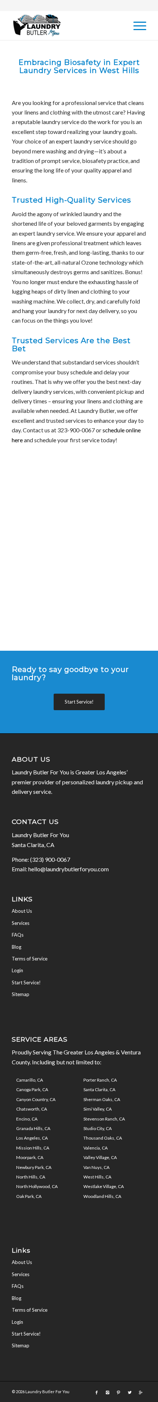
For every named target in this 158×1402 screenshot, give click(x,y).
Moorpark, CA (29, 1157)
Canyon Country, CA (35, 1099)
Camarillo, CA (29, 1080)
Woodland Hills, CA (102, 1196)
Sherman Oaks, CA (101, 1099)
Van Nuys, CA (96, 1167)
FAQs (18, 935)
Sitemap (20, 994)
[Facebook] (96, 1392)
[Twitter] (129, 1392)
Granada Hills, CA (33, 1128)
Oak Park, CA (29, 1196)
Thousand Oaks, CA (102, 1138)
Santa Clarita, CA (99, 1089)
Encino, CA (26, 1119)
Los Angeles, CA (32, 1138)
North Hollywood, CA (37, 1186)
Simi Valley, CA (97, 1109)
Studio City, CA (97, 1128)
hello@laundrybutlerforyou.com (68, 868)
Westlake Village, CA (103, 1186)
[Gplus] (140, 1392)
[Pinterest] (118, 1392)
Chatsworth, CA (31, 1109)
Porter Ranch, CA (100, 1080)
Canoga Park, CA (32, 1089)
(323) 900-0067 (50, 859)
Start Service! (26, 982)
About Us (22, 911)
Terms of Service (29, 959)
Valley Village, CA (100, 1157)
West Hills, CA (97, 1177)
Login (17, 970)
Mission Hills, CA (32, 1148)
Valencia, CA (95, 1148)
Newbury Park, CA (33, 1167)
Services (20, 923)
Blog (16, 947)
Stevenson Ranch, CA (104, 1119)
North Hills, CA (30, 1177)
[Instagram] (107, 1392)
